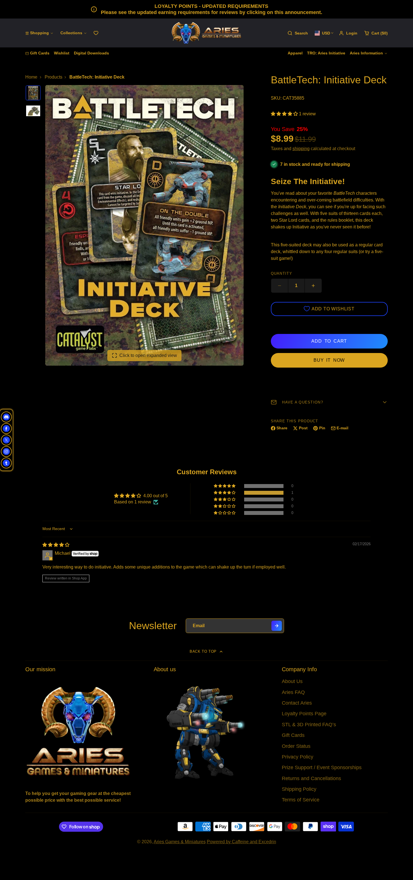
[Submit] (276, 626)
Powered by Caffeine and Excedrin (241, 841)
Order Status (296, 746)
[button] (285, 113)
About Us (292, 681)
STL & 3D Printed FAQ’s (309, 724)
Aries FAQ (293, 692)
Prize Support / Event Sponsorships (322, 767)
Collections (71, 33)
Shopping (39, 33)
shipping (301, 148)
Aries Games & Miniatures (180, 841)
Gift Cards (39, 53)
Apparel (295, 53)
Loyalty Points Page (304, 713)
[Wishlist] (96, 33)
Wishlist (61, 53)
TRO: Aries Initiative (326, 53)
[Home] (206, 33)
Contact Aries (297, 703)
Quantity (281, 273)
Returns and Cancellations (311, 778)
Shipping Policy (299, 789)
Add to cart (329, 341)
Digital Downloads (91, 53)
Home (31, 77)
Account (348, 33)
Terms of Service (300, 800)
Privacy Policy (297, 757)
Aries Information (366, 53)
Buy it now (329, 360)
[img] (55, 544)
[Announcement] (206, 9)
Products (53, 77)
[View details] (78, 730)
